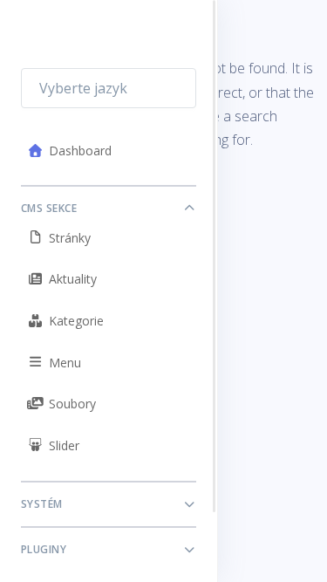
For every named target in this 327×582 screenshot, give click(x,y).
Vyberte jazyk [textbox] (83, 88)
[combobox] (108, 88)
